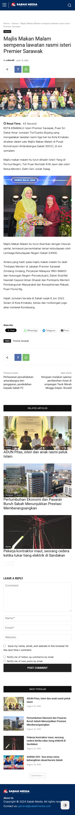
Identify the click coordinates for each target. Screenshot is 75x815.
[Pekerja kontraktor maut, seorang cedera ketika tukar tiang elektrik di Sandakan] (37, 532)
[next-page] (11, 563)
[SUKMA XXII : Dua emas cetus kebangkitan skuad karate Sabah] (13, 762)
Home (6, 23)
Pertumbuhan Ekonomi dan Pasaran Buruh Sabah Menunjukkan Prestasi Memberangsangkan (32, 503)
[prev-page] (5, 563)
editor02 (10, 60)
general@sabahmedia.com (34, 806)
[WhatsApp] (25, 69)
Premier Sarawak (21, 341)
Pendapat (9, 495)
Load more (36, 775)
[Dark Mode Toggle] (65, 805)
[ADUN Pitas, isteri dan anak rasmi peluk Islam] (37, 433)
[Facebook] (17, 69)
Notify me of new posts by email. (25, 661)
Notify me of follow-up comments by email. (30, 657)
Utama (15, 23)
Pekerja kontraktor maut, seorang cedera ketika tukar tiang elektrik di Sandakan (36, 553)
